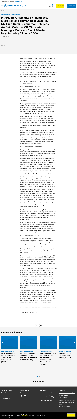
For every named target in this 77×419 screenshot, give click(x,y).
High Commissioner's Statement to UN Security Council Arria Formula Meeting (28, 356)
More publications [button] (38, 381)
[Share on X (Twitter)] (36, 325)
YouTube (25, 396)
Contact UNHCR (63, 395)
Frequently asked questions (67, 393)
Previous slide (2, 342)
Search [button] (50, 6)
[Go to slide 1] (38, 377)
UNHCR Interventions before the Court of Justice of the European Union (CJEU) (9, 357)
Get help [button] (72, 6)
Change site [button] (17, 1)
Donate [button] (61, 6)
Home (2, 10)
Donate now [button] (6, 398)
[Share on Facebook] (40, 325)
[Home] (9, 6)
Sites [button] (52, 6)
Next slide (74, 342)
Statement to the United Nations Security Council (65, 355)
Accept (71, 415)
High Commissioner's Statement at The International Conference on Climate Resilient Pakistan (48, 358)
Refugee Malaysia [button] (47, 400)
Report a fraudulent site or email (66, 403)
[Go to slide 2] (39, 377)
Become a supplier (64, 406)
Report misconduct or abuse (67, 400)
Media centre (63, 397)
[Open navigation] (2, 6)
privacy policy (24, 415)
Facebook (21, 396)
